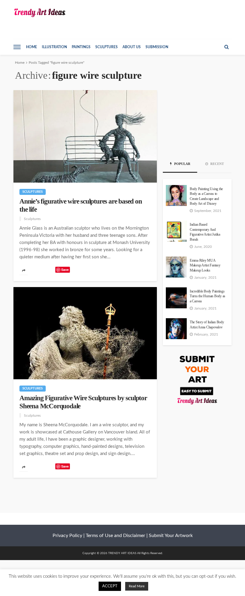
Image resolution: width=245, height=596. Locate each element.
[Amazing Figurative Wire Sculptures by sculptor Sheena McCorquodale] (85, 333)
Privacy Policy (67, 535)
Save (65, 269)
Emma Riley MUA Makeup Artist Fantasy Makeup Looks (205, 265)
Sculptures (106, 47)
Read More (137, 586)
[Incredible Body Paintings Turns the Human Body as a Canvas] (176, 297)
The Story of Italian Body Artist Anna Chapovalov (207, 324)
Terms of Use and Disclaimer (115, 535)
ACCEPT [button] (109, 586)
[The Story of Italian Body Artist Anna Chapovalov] (176, 328)
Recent (216, 164)
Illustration (54, 47)
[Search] (226, 47)
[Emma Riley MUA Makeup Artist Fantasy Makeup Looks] (176, 267)
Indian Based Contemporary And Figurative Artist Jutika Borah (205, 232)
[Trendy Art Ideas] (39, 12)
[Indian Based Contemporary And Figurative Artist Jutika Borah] (176, 231)
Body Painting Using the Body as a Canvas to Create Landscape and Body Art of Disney (206, 196)
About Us (131, 47)
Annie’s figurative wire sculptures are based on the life (80, 205)
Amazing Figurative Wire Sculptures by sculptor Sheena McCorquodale (83, 402)
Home (31, 47)
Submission (157, 47)
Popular (181, 164)
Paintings (81, 47)
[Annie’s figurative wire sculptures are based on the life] (85, 136)
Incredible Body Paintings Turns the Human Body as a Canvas (207, 296)
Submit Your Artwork (171, 535)
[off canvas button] (17, 47)
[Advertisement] (197, 120)
